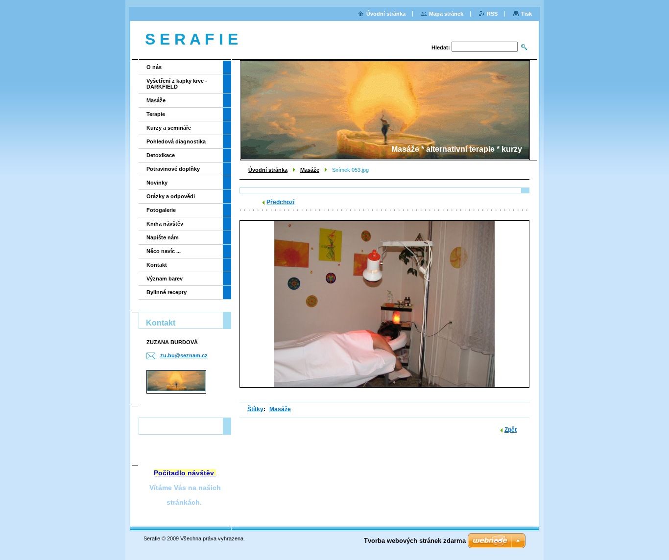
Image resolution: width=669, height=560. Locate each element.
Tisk (526, 14)
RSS (492, 14)
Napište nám (162, 237)
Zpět (510, 429)
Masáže (309, 170)
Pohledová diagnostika (176, 141)
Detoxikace (160, 155)
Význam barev (164, 278)
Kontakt (156, 265)
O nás (154, 67)
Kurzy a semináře (168, 128)
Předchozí (280, 202)
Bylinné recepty (166, 292)
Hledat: (440, 47)
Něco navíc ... (163, 251)
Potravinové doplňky (173, 169)
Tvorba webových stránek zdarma (415, 540)
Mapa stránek (446, 14)
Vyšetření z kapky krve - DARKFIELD (176, 84)
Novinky (156, 183)
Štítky (255, 409)
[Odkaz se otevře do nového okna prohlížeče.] (384, 304)
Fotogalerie (161, 210)
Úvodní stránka (267, 170)
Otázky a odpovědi (170, 196)
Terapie (155, 114)
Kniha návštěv (164, 224)
